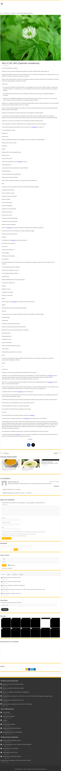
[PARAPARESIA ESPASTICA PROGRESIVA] (1, 732)
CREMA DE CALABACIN (27, 469)
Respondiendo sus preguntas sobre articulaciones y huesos (16, 760)
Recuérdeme (12, 565)
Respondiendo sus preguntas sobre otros (12, 593)
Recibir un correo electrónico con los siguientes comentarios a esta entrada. (19, 534)
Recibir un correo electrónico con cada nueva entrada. (14, 535)
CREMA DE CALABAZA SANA (9, 469)
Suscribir (5, 609)
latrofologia (6, 13)
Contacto (18, 434)
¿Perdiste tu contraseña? (7, 568)
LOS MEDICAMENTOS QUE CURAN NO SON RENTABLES (17, 744)
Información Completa (9, 716)
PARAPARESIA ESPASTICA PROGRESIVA (12, 732)
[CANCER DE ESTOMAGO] (1, 724)
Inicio (1, 13)
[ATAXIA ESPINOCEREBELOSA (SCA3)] (1, 728)
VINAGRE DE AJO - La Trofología (13, 489)
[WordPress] (34, 669)
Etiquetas (21, 574)
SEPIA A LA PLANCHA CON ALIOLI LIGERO (12, 581)
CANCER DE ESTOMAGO (9, 724)
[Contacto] (1, 720)
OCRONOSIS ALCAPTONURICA (10, 748)
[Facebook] (29, 669)
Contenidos (12, 13)
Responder (56, 486)
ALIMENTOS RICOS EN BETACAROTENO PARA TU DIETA (49, 462)
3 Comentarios (6, 65)
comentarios (14, 574)
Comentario (5, 504)
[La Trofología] (30, 5)
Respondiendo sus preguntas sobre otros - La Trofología (19, 492)
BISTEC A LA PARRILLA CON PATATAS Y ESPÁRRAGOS (14, 585)
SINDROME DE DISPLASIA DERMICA (12, 756)
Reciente (3, 574)
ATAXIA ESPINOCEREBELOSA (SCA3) (12, 728)
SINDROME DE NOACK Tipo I (10, 752)
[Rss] (26, 669)
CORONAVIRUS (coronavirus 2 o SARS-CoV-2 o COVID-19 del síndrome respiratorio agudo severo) (24, 589)
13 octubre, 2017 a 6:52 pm (54, 481)
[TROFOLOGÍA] (1, 712)
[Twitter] (32, 669)
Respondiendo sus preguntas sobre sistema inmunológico (17, 704)
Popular (8, 574)
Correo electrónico (6, 522)
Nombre (4, 517)
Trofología (34, 127)
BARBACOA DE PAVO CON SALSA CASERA (11, 577)
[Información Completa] (1, 716)
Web (3, 527)
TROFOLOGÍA (6, 712)
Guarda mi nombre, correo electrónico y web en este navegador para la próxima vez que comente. (24, 531)
